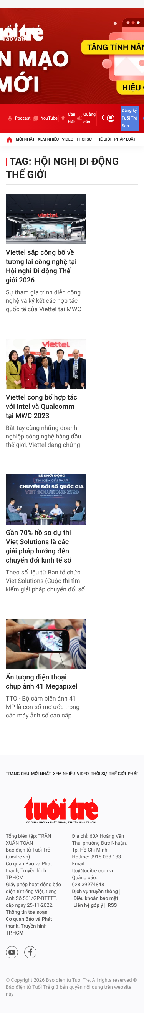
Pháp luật (125, 139)
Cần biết (71, 118)
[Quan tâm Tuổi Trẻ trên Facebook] (30, 952)
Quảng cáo (89, 118)
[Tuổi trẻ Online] (61, 810)
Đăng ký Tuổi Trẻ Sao (129, 118)
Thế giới (103, 139)
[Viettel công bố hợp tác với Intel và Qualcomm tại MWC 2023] (46, 364)
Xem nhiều (48, 139)
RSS (112, 905)
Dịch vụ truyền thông (95, 892)
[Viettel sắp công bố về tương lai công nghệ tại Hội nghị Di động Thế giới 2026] (46, 219)
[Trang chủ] (9, 139)
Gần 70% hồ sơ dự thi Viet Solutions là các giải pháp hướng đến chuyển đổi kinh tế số (38, 546)
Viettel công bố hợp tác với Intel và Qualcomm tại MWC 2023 (41, 406)
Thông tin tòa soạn (27, 912)
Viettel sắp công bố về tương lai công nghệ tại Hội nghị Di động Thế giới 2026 (41, 266)
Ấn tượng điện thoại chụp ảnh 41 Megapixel (41, 682)
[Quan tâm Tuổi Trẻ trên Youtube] (12, 952)
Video (67, 139)
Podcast (22, 118)
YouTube (49, 118)
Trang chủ (17, 773)
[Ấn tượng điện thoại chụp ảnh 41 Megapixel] (46, 644)
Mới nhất (25, 139)
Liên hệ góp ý (88, 905)
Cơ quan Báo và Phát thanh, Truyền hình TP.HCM (29, 926)
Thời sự (84, 139)
